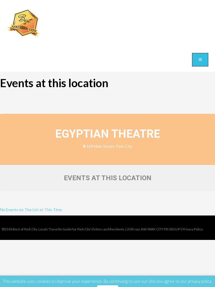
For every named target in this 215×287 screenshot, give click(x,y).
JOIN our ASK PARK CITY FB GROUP (153, 229)
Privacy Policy (193, 229)
